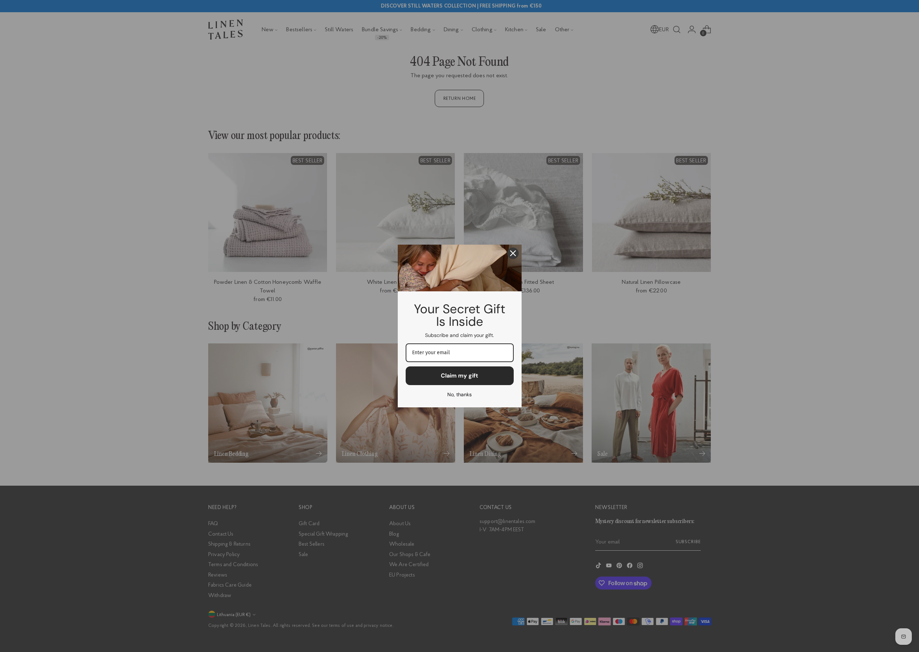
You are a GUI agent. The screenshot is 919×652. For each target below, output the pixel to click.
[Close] (513, 253)
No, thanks (459, 394)
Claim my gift (459, 375)
